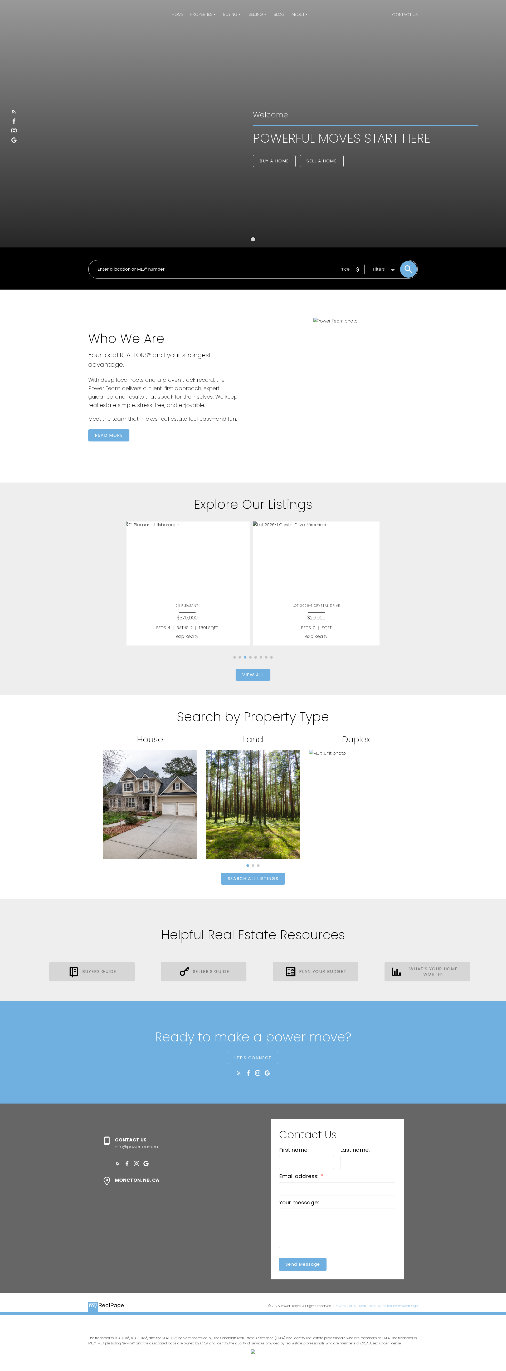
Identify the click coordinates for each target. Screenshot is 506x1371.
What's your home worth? (433, 971)
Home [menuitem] (177, 14)
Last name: (355, 1150)
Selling (256, 14)
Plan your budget (323, 971)
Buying (230, 14)
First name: (294, 1150)
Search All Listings (253, 878)
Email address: (299, 1176)
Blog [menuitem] (279, 14)
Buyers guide (99, 971)
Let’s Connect (253, 1058)
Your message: (299, 1202)
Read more (109, 435)
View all (253, 675)
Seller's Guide (211, 971)
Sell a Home (321, 161)
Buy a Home (274, 161)
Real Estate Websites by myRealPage (388, 1306)
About (297, 14)
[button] (14, 111)
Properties (201, 14)
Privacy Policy (345, 1306)
